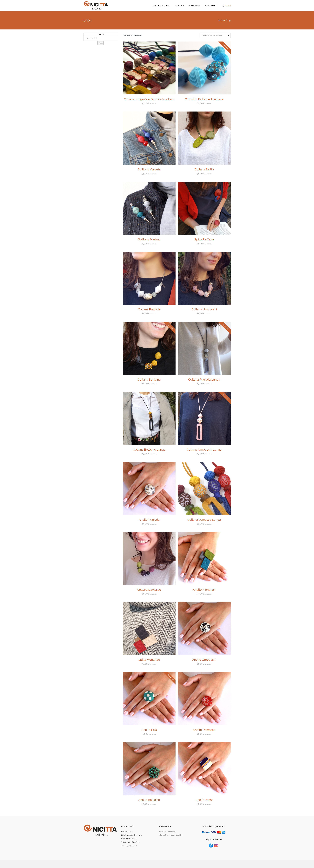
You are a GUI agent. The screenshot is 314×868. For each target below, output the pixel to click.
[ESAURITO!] (204, 94)
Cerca (100, 43)
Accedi (228, 6)
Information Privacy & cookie (171, 835)
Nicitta (221, 20)
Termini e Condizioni (167, 832)
